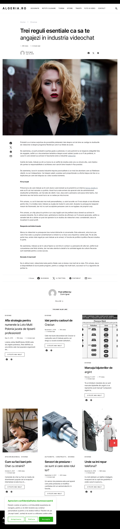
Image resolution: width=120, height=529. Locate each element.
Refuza (31, 519)
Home (22, 22)
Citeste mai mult (14, 354)
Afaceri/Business (12, 457)
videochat (71, 156)
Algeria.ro (15, 8)
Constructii (61, 457)
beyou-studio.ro (91, 188)
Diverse (33, 22)
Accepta (46, 519)
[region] (30, 510)
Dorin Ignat (29, 52)
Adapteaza (16, 519)
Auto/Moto (49, 457)
